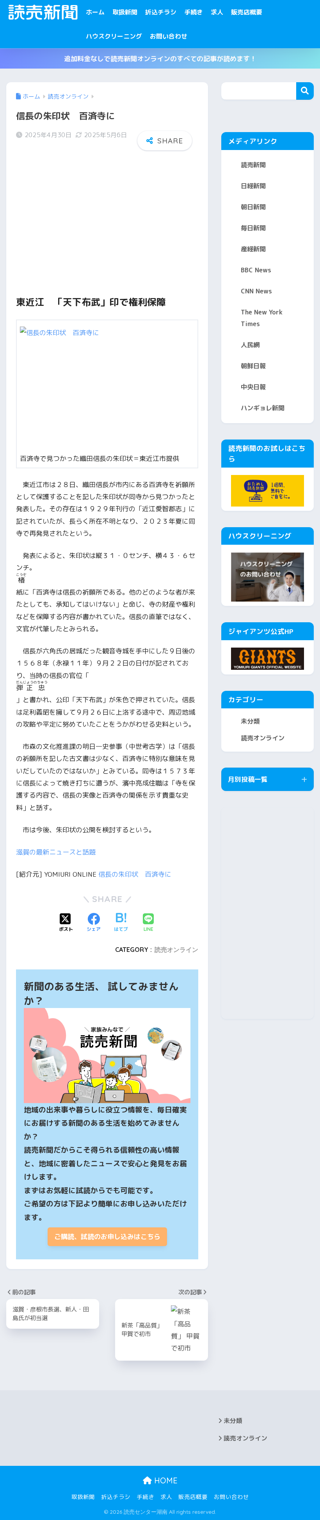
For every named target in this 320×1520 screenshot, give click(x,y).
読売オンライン (176, 949)
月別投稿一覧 (248, 779)
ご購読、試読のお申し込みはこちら (107, 1236)
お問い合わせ (168, 36)
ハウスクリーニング (114, 36)
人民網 (250, 345)
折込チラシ (160, 12)
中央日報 (253, 387)
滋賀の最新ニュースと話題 (56, 851)
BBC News (256, 270)
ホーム (95, 12)
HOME (165, 1480)
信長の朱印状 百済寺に (134, 874)
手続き (193, 12)
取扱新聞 (124, 12)
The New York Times (262, 318)
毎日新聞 (253, 228)
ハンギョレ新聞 (262, 408)
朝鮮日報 (253, 366)
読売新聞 (253, 165)
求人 (217, 12)
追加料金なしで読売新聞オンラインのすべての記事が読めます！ (160, 58)
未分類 (250, 721)
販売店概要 (246, 12)
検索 (305, 91)
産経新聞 (253, 249)
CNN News (256, 291)
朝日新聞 (253, 207)
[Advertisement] (107, 216)
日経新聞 (253, 186)
